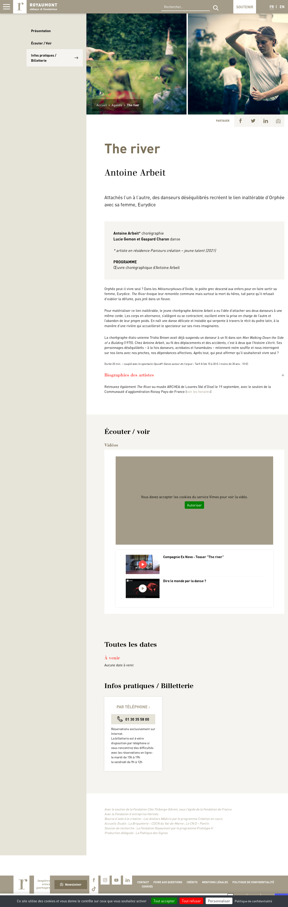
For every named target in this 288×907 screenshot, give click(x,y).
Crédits (192, 882)
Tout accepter (164, 900)
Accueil (102, 105)
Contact (143, 882)
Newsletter (73, 884)
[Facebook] (240, 120)
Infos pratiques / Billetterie (43, 58)
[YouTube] (116, 880)
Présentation (41, 31)
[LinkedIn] (265, 120)
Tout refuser (191, 900)
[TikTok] (93, 889)
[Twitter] (253, 120)
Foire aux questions (167, 882)
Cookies (147, 886)
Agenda (117, 105)
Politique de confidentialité (253, 882)
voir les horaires (198, 391)
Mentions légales (215, 882)
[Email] (278, 120)
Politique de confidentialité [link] (253, 901)
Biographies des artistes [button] (129, 375)
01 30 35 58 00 (136, 719)
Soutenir (244, 6)
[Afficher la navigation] (6, 6)
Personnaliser (219, 900)
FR (272, 6)
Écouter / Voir (41, 43)
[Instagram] (105, 880)
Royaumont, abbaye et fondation (35, 6)
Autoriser (194, 505)
